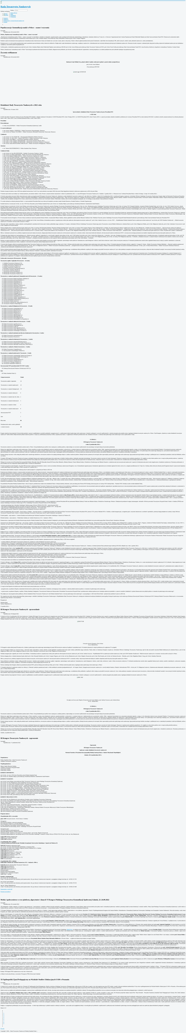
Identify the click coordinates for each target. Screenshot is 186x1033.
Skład (11, 14)
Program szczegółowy (6, 891)
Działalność (13, 15)
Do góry (2, 1028)
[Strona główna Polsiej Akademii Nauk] (93, 3)
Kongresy (5, 18)
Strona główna (13, 12)
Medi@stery (69, 929)
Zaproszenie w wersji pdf (6, 889)
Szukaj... (12, 10)
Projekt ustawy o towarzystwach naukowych (13, 20)
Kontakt (5, 22)
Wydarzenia (13, 16)
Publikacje (5, 19)
